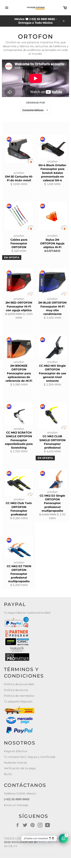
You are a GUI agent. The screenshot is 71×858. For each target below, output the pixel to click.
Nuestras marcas (15, 762)
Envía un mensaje (16, 805)
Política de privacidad (19, 684)
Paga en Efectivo (15, 751)
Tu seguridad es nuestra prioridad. (27, 612)
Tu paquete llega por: (18, 701)
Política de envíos (16, 690)
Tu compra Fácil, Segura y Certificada (29, 757)
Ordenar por (35, 102)
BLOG (8, 774)
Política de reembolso (19, 695)
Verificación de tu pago (20, 768)
